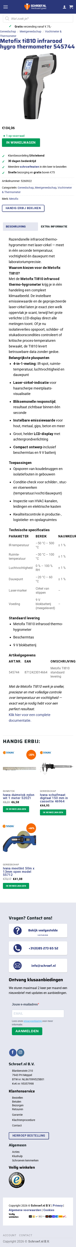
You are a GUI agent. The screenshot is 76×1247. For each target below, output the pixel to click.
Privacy (58, 1205)
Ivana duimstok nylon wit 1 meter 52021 (18, 796)
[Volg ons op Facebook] (12, 1052)
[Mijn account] (64, 7)
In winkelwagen (21, 142)
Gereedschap (8, 31)
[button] (5, 7)
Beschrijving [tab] (16, 226)
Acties (15, 1151)
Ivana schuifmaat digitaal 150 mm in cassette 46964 (54, 798)
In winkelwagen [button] (16, 809)
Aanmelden (27, 1031)
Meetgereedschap (30, 31)
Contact (17, 1125)
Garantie (17, 1114)
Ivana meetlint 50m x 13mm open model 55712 (18, 871)
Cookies (48, 1210)
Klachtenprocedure (23, 1120)
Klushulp (17, 1156)
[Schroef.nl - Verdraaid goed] (35, 7)
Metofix (13, 198)
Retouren (17, 1109)
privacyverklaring (33, 1021)
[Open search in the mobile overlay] (38, 18)
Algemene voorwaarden (25, 1210)
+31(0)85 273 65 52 (43, 948)
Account (9, 1235)
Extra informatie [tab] (54, 226)
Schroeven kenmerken (25, 1160)
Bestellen (17, 1097)
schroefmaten (29, 166)
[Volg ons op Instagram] (20, 1052)
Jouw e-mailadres (25, 1004)
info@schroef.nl (43, 965)
